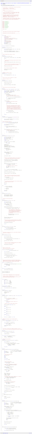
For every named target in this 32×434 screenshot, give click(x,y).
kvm (1, 3)
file (13, 5)
